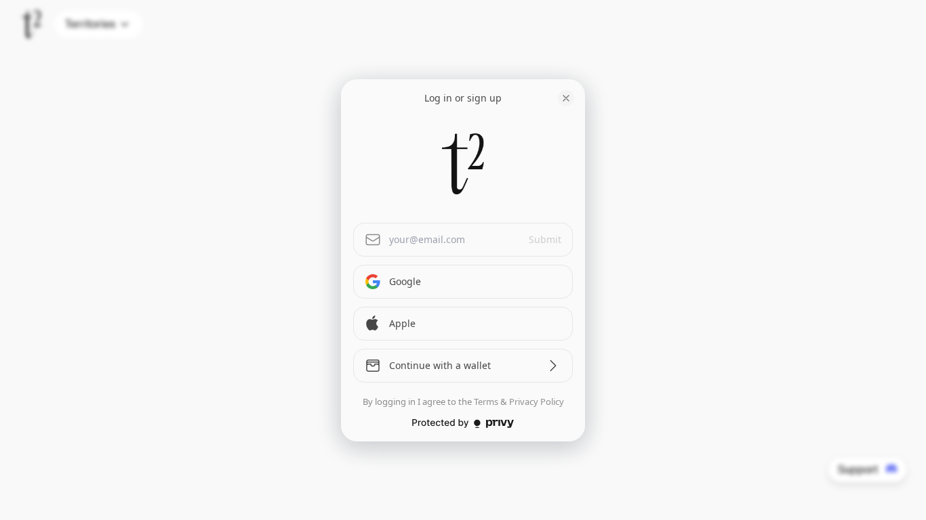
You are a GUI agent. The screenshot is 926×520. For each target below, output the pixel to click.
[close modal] (566, 98)
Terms (486, 401)
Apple (402, 323)
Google (405, 281)
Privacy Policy (536, 401)
